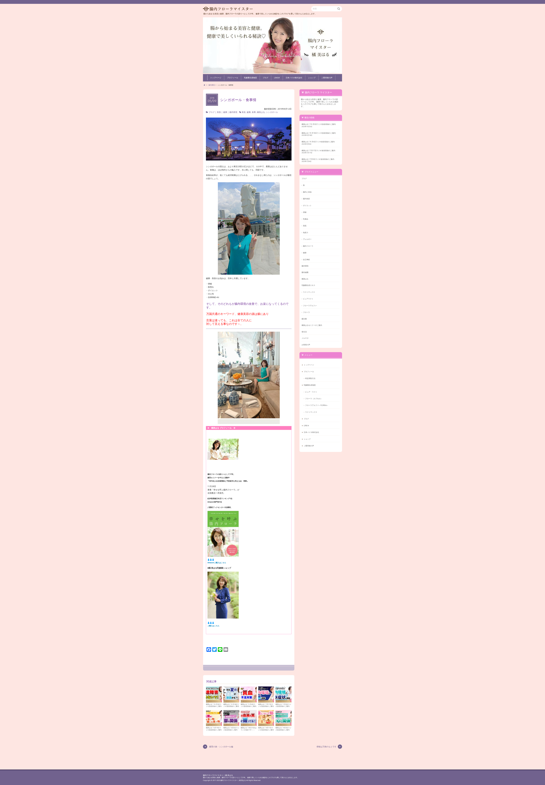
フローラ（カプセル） (313, 398)
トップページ (215, 77)
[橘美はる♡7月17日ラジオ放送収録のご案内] (266, 701)
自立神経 (306, 259)
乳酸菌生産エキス (308, 285)
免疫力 (305, 232)
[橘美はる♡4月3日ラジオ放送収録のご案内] (283, 724)
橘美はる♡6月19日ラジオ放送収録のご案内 (214, 729)
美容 (244, 112)
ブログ (265, 77)
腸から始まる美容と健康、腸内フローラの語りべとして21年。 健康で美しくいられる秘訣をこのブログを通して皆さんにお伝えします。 (251, 777)
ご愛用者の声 (326, 77)
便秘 (304, 212)
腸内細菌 (305, 272)
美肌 (219, 112)
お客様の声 (306, 344)
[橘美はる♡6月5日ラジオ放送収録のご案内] (231, 724)
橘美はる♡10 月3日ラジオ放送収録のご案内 (214, 705)
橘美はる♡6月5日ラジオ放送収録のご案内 (231, 729)
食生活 (304, 332)
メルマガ (305, 338)
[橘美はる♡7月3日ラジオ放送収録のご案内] (283, 701)
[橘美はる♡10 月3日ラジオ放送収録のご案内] (214, 701)
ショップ (312, 77)
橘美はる (261, 112)
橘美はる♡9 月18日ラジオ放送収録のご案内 (231, 705)
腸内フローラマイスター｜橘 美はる (218, 775)
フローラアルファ (310, 305)
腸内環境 (233, 112)
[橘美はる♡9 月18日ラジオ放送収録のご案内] (231, 701)
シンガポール (272, 112)
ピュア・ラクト (311, 392)
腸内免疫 (306, 198)
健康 (225, 112)
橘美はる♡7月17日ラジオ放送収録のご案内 (266, 705)
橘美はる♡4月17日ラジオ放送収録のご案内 (266, 729)
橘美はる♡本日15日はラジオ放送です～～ (248, 729)
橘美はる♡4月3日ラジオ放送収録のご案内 (283, 729)
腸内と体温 (307, 192)
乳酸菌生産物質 (250, 77)
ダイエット (307, 205)
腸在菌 (304, 319)
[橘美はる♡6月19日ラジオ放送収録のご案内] (214, 724)
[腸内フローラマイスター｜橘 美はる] (272, 45)
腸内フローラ (308, 246)
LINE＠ (277, 77)
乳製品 (305, 219)
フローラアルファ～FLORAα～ (316, 405)
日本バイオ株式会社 (294, 77)
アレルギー (307, 239)
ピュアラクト (308, 299)
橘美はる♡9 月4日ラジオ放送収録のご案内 (248, 705)
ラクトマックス (309, 292)
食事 (254, 112)
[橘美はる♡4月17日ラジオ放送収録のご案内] (266, 724)
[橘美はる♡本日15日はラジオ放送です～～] (249, 724)
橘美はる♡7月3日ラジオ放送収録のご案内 (283, 705)
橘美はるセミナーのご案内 (312, 325)
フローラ (306, 312)
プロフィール (232, 77)
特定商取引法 (310, 378)
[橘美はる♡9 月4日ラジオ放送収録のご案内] (249, 701)
